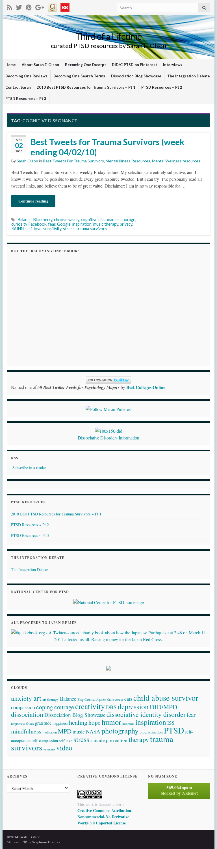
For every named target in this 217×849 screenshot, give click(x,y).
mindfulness (26, 731)
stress (69, 228)
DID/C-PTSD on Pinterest (134, 64)
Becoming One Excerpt (85, 64)
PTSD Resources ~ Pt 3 (25, 98)
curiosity (19, 224)
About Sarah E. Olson (40, 64)
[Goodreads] (52, 6)
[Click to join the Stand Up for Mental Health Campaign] (108, 430)
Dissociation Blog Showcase (136, 76)
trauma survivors (91, 228)
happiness (60, 723)
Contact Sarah (18, 87)
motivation (50, 732)
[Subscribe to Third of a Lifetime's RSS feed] (9, 6)
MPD (64, 731)
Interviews (172, 64)
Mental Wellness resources (176, 160)
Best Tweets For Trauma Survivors (73, 160)
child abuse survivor (165, 697)
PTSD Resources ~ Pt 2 (161, 87)
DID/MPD (163, 706)
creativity (90, 706)
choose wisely (66, 219)
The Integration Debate (188, 76)
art (37, 698)
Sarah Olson (27, 160)
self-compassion (45, 740)
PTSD (174, 730)
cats (128, 698)
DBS (111, 707)
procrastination (151, 732)
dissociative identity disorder (146, 714)
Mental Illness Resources (128, 160)
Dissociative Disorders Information (108, 438)
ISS (171, 722)
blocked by (179, 790)
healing (78, 722)
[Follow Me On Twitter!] (19, 6)
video (64, 747)
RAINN (17, 228)
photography (119, 730)
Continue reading (33, 201)
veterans (49, 749)
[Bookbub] (65, 6)
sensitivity (52, 228)
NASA (93, 731)
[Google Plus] (39, 6)
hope (94, 722)
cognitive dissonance (100, 219)
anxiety (21, 698)
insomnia (128, 723)
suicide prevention (108, 740)
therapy (139, 739)
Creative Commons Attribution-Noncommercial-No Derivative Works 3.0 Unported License (105, 816)
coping (44, 707)
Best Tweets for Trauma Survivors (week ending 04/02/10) (108, 147)
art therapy (50, 699)
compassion (23, 707)
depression (133, 706)
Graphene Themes (46, 842)
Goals (30, 723)
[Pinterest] (29, 6)
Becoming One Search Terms (79, 76)
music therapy (105, 224)
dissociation (27, 714)
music (79, 731)
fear (51, 224)
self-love (33, 228)
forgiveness (18, 724)
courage (127, 219)
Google (64, 224)
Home (10, 64)
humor (111, 722)
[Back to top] (204, 836)
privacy (126, 224)
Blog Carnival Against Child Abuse (100, 699)
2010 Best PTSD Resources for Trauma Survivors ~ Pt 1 (86, 87)
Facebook (37, 224)
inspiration (82, 224)
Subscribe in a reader (29, 467)
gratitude (43, 723)
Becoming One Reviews (26, 76)
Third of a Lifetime (108, 36)
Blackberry (42, 219)
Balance (25, 219)
